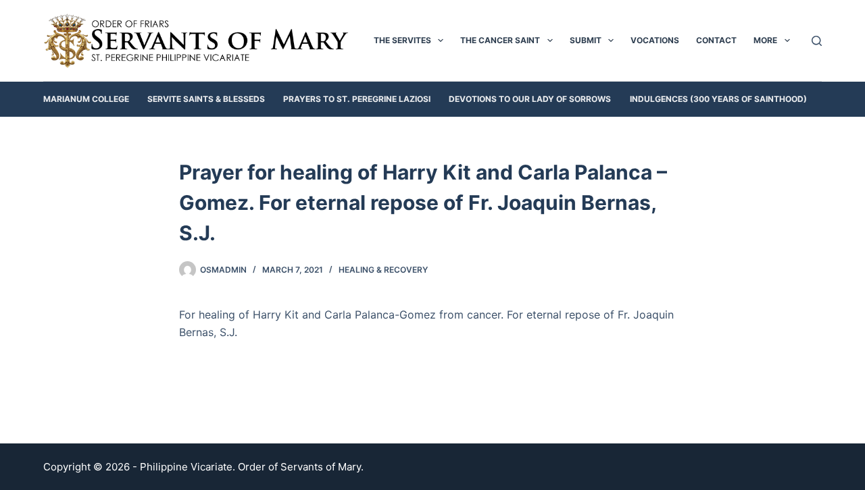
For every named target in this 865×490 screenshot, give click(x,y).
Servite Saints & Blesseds (206, 99)
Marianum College (86, 99)
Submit (585, 40)
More (765, 40)
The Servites (402, 40)
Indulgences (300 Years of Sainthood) (718, 99)
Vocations (655, 40)
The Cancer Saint (500, 40)
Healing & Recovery (383, 270)
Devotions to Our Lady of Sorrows (530, 99)
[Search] (817, 41)
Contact (716, 40)
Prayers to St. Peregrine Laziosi (356, 99)
